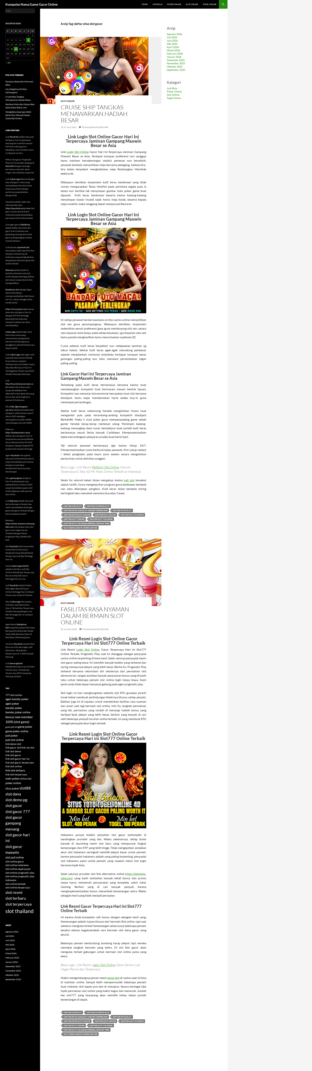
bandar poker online (17, 712)
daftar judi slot (73, 506)
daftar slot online (74, 519)
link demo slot (13, 743)
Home (145, 4)
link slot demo (13, 751)
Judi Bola (157, 4)
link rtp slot (27, 747)
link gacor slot (13, 747)
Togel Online (209, 4)
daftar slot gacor (105, 515)
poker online (13, 783)
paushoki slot (23, 247)
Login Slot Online (78, 151)
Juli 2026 (172, 37)
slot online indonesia (17, 865)
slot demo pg (16, 799)
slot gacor (13, 805)
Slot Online (192, 4)
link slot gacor (13, 755)
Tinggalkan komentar (95, 127)
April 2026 (173, 47)
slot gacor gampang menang (13, 823)
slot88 (25, 788)
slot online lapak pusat (17, 868)
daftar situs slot (122, 510)
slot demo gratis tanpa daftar (80, 528)
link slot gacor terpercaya (19, 762)
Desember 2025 (176, 60)
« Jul (8, 62)
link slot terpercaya (16, 774)
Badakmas (25, 224)
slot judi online (14, 857)
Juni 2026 (172, 40)
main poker (12, 778)
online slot (25, 778)
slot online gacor (14, 861)
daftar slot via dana (101, 519)
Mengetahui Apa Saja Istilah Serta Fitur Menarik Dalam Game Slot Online (18, 115)
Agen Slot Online (104, 965)
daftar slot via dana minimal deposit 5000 (86, 523)
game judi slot (11, 727)
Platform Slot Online (105, 467)
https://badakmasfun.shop (17, 432)
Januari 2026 (174, 56)
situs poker (12, 788)
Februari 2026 (175, 53)
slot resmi (14, 892)
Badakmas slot (12, 289)
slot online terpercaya (17, 887)
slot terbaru (15, 898)
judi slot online (14, 739)
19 (16, 49)
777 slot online (13, 694)
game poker (25, 726)
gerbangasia (16, 478)
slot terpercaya (18, 904)
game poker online (16, 731)
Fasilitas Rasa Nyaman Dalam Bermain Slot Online (95, 615)
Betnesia (9, 270)
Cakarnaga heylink (20, 565)
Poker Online (174, 4)
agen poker (12, 703)
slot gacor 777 (17, 811)
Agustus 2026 (174, 34)
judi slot (129, 480)
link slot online (13, 766)
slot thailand (19, 911)
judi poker (11, 735)
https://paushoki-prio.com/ (18, 208)
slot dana (13, 794)
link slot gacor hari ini (17, 758)
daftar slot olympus (132, 515)
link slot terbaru (15, 770)
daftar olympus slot (98, 506)
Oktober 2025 (175, 66)
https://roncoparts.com (16, 309)
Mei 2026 (172, 43)
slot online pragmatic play (19, 872)
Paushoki (14, 136)
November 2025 (176, 63)
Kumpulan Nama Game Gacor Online (31, 4)
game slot (113, 977)
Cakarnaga (15, 179)
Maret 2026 (173, 50)
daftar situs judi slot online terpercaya (86, 510)
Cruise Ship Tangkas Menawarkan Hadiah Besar (94, 113)
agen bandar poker (17, 699)
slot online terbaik (15, 883)
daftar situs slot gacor (77, 515)
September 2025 (176, 69)
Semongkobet (16, 663)
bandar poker (13, 707)
